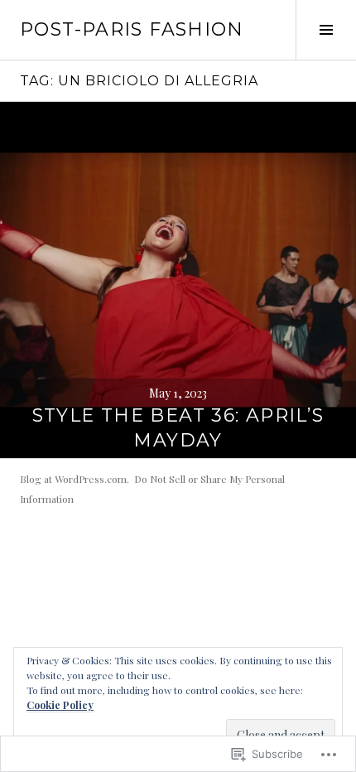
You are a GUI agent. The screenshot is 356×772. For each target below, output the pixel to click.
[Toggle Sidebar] (326, 30)
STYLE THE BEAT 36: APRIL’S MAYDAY (178, 427)
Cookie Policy (60, 705)
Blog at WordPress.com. (74, 478)
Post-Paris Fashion (132, 29)
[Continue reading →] (178, 280)
